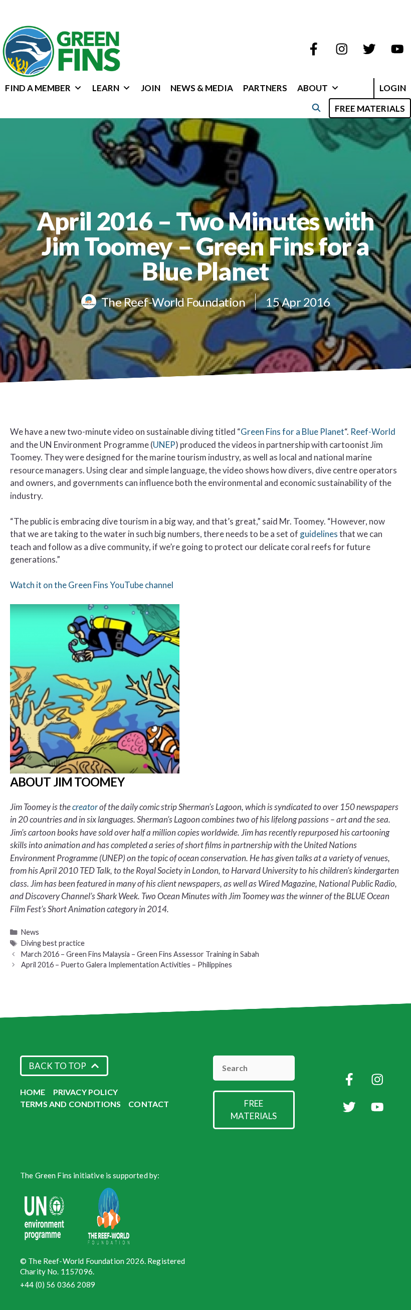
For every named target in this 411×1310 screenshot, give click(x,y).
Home (33, 1092)
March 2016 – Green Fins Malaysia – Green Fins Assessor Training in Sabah (140, 954)
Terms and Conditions (70, 1104)
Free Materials (370, 108)
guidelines (319, 534)
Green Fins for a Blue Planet (292, 431)
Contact (148, 1104)
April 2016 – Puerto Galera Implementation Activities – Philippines (126, 964)
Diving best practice (53, 943)
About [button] (312, 88)
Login (392, 88)
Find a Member (38, 88)
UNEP (164, 444)
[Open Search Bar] (316, 107)
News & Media (201, 88)
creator (85, 807)
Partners (265, 88)
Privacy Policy (85, 1092)
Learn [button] (105, 88)
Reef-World (372, 431)
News (30, 932)
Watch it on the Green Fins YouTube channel (91, 585)
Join (150, 88)
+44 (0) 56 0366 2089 (57, 1284)
